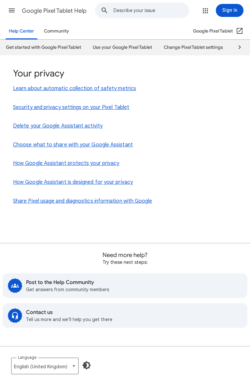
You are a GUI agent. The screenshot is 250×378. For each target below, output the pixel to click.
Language (27, 357)
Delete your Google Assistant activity (58, 126)
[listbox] (45, 366)
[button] (12, 10)
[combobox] (151, 10)
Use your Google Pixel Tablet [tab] (122, 47)
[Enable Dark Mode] (86, 365)
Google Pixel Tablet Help (54, 10)
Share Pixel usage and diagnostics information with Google (82, 201)
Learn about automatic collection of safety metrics (74, 88)
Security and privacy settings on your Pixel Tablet (71, 107)
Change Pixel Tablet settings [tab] (193, 47)
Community (56, 31)
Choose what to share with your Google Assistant (73, 145)
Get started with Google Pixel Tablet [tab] (43, 47)
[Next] (236, 47)
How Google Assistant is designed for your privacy (73, 182)
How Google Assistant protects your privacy (66, 163)
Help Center (21, 31)
